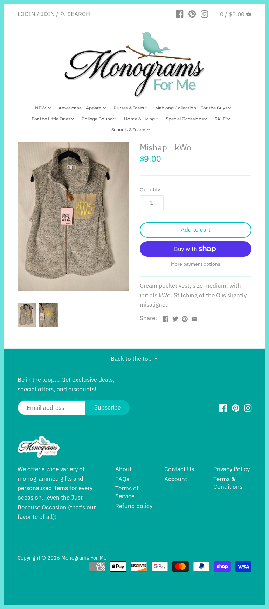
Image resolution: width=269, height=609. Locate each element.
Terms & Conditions (227, 482)
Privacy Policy (231, 469)
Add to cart (196, 230)
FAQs (122, 479)
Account (175, 479)
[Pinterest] (192, 13)
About (123, 469)
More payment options (195, 264)
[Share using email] (195, 317)
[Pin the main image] (185, 317)
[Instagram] (204, 13)
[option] (27, 315)
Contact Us (179, 469)
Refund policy (133, 506)
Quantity (150, 189)
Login (26, 14)
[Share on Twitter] (175, 317)
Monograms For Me (83, 557)
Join (48, 14)
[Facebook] (179, 13)
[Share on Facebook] (165, 317)
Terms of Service (127, 492)
